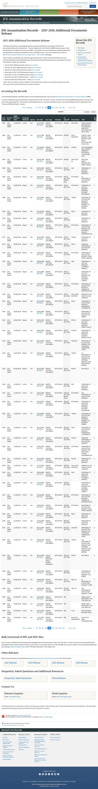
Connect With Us (49, 771)
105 (63, 107)
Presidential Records (9, 749)
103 (56, 107)
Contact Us (92, 3)
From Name (75, 120)
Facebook (40, 774)
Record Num (9, 118)
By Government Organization (7, 742)
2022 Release (58, 663)
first (24, 107)
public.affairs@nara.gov (64, 697)
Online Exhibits (7, 759)
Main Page (81, 48)
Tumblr (49, 774)
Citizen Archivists (70, 3)
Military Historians (24, 740)
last (74, 107)
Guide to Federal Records (39, 745)
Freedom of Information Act (54, 781)
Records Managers (24, 747)
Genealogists (22, 737)
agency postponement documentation (43, 658)
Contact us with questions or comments (13, 725)
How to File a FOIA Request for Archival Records (40, 760)
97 (37, 107)
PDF (38, 125)
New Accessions (55, 740)
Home (4, 23)
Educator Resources (49, 12)
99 (42, 107)
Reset (93, 112)
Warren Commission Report (84, 53)
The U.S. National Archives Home (20, 4)
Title (83, 120)
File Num (58, 120)
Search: (60, 112)
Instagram (46, 774)
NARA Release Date (16, 118)
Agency (32, 120)
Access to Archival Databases (8, 752)
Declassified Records (40, 749)
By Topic (5, 737)
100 (46, 107)
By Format (6, 740)
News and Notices (55, 737)
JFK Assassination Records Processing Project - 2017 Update (25, 55)
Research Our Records (9, 12)
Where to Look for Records (39, 751)
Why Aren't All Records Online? (40, 755)
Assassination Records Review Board (85, 64)
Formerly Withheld (25, 118)
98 (40, 107)
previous (29, 107)
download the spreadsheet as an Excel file (69, 97)
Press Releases (59, 678)
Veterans (21, 749)
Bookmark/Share (82, 3)
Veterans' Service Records (29, 12)
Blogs (55, 774)
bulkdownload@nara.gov (17, 647)
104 (60, 107)
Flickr (58, 774)
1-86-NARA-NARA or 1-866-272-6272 (49, 786)
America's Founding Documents (88, 12)
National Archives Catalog (8, 746)
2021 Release (82, 663)
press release (33, 65)
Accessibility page (47, 717)
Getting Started (38, 737)
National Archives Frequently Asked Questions (39, 741)
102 (53, 107)
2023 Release (34, 663)
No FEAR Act (66, 781)
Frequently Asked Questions (17, 678)
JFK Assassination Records (29, 23)
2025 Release (10, 663)
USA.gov (73, 781)
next (70, 107)
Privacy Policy (42, 781)
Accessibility (33, 781)
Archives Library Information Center (8, 756)
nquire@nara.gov (14, 697)
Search (93, 6)
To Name (66, 118)
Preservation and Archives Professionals (24, 743)
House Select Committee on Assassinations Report (85, 58)
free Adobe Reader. (23, 715)
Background (82, 50)
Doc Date (40, 120)
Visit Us (68, 12)
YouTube (52, 774)
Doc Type (49, 120)
